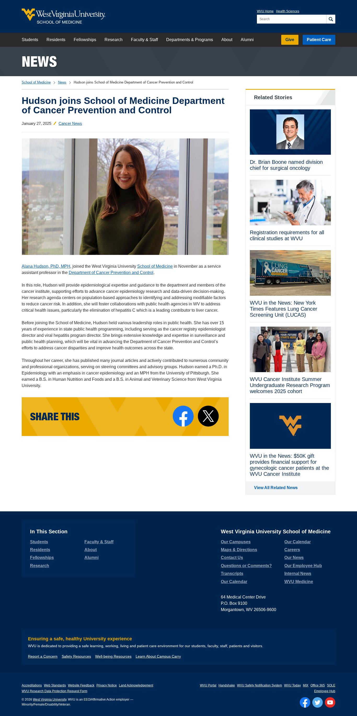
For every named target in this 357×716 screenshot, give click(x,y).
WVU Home (265, 11)
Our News (294, 557)
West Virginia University (49, 699)
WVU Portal (208, 685)
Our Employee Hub (303, 565)
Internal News (297, 573)
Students (30, 39)
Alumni (247, 39)
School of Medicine (36, 82)
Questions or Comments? (246, 565)
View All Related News (276, 487)
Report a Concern (42, 656)
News (39, 61)
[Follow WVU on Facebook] (305, 702)
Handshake (226, 685)
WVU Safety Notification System (259, 685)
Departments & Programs (189, 39)
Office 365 (317, 685)
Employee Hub (324, 691)
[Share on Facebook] (183, 416)
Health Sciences (287, 11)
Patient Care (319, 39)
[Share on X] (208, 416)
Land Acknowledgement (136, 685)
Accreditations (32, 685)
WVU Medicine (298, 581)
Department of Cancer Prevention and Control (111, 272)
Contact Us (232, 557)
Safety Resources (76, 656)
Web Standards (55, 685)
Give (289, 39)
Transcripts (232, 573)
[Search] (330, 19)
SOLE (331, 685)
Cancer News (70, 123)
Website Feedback (81, 685)
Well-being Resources (113, 656)
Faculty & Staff (144, 39)
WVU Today (292, 685)
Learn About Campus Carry (158, 656)
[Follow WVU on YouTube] (330, 702)
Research (114, 39)
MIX (305, 685)
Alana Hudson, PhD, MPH (46, 266)
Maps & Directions (239, 549)
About (226, 39)
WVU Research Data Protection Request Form (54, 691)
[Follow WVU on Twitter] (317, 702)
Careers (292, 549)
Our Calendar (234, 581)
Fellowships (85, 39)
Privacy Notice (106, 685)
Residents (56, 39)
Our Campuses (236, 542)
